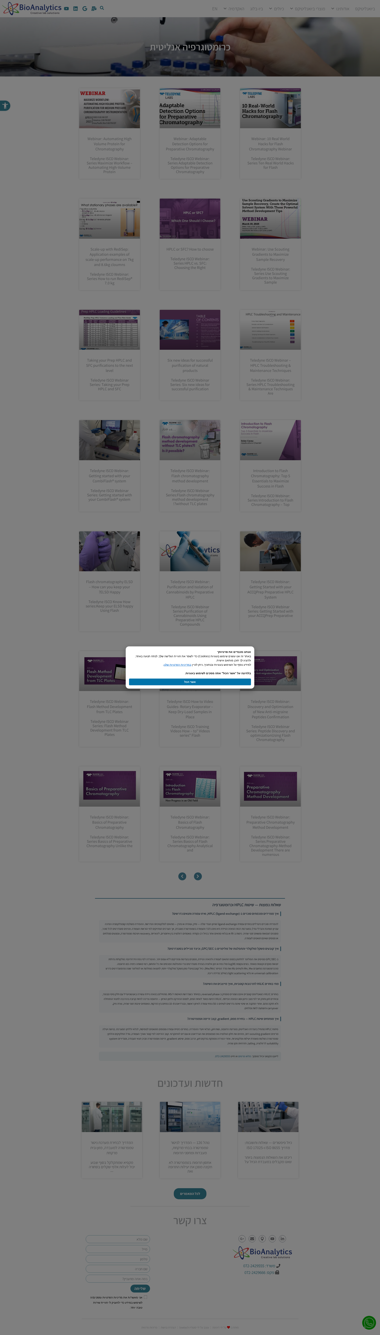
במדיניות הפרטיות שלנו (177, 665)
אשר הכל (190, 682)
